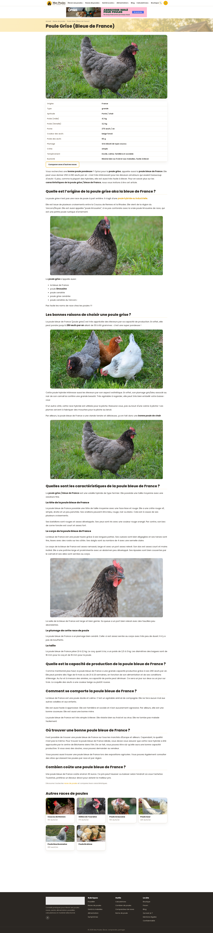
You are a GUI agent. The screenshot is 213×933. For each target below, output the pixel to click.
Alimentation (123, 3)
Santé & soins (108, 3)
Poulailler (91, 902)
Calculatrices (143, 3)
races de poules (70, 783)
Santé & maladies (95, 909)
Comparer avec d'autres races (62, 164)
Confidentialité (149, 921)
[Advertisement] (106, 871)
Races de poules (92, 3)
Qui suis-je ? (148, 913)
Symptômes (93, 917)
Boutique (155, 3)
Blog (133, 3)
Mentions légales (150, 917)
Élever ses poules (75, 3)
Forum (145, 905)
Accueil (48, 21)
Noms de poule (121, 913)
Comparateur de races (124, 909)
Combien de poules (123, 905)
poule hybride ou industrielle (132, 198)
